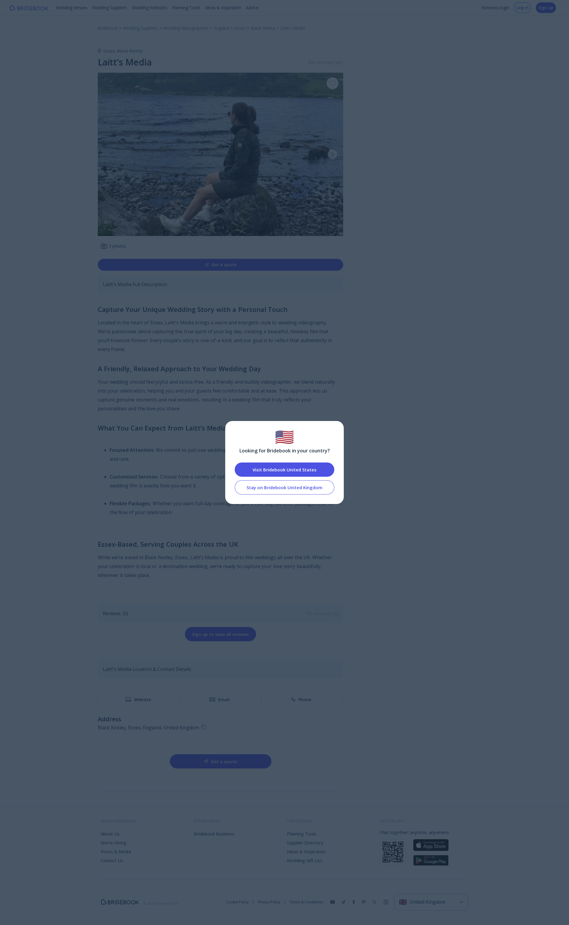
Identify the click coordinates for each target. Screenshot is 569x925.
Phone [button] (304, 699)
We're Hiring (113, 843)
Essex (110, 51)
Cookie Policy (237, 902)
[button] (332, 154)
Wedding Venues (71, 7)
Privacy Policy (269, 902)
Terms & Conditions (306, 902)
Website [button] (142, 699)
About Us (110, 834)
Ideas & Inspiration (223, 7)
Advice (252, 7)
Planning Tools (186, 7)
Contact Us (112, 860)
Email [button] (224, 699)
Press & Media (116, 851)
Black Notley (130, 51)
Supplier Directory (305, 843)
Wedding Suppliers (109, 7)
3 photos (117, 246)
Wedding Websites (149, 7)
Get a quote (224, 264)
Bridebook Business (214, 834)
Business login (495, 7)
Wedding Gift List (304, 860)
